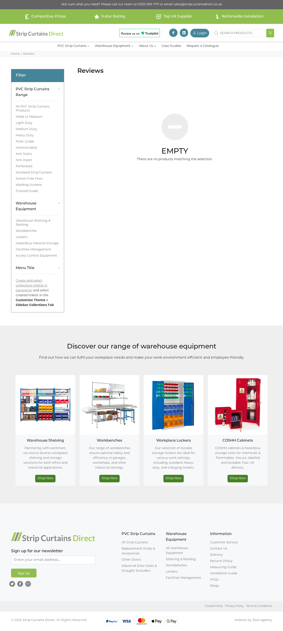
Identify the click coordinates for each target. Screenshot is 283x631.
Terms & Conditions (259, 606)
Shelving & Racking (181, 559)
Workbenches (26, 231)
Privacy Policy (234, 606)
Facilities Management (33, 249)
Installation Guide (223, 573)
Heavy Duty (25, 135)
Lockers (22, 237)
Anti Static (24, 154)
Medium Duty (26, 129)
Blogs (214, 586)
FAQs (214, 579)
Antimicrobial (26, 148)
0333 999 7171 (148, 4)
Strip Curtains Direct (39, 620)
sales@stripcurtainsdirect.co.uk (198, 4)
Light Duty (24, 123)
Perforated (24, 166)
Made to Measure (29, 117)
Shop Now (45, 478)
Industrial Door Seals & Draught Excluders (139, 568)
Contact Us (218, 548)
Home (15, 54)
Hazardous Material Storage (37, 243)
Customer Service (224, 542)
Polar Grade (25, 141)
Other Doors (131, 560)
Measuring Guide (223, 567)
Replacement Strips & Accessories (138, 551)
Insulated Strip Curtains (34, 172)
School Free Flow (29, 179)
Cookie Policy (214, 606)
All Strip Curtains (135, 542)
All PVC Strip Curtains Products (33, 108)
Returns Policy (221, 561)
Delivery (216, 555)
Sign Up (24, 573)
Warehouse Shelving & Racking (33, 223)
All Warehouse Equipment (177, 551)
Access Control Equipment (36, 256)
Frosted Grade (27, 191)
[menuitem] (73, 46)
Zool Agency (262, 620)
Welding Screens (29, 185)
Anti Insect (24, 160)
